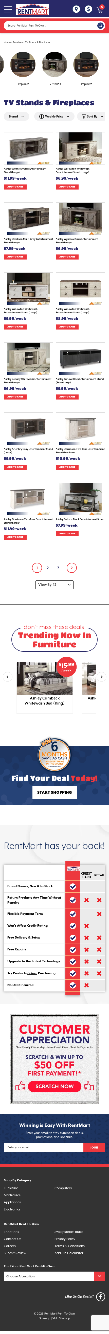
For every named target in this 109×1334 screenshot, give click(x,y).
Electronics (12, 1209)
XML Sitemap (61, 1318)
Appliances (12, 1202)
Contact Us (12, 1239)
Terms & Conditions (70, 1246)
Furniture (18, 42)
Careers (10, 1246)
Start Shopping (54, 792)
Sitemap (44, 1318)
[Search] (100, 25)
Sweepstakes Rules (69, 1232)
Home (7, 42)
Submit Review (15, 1253)
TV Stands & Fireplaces (37, 42)
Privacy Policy (65, 1239)
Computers (63, 1188)
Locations (11, 1232)
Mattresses (12, 1195)
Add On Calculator (69, 1253)
